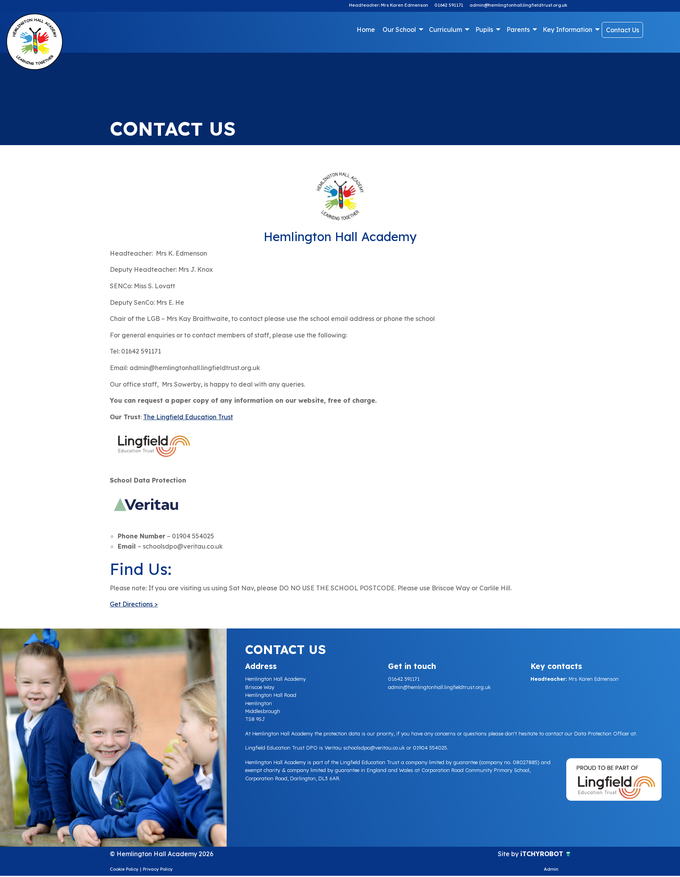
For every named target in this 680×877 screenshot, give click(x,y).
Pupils (484, 29)
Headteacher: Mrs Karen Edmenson (388, 5)
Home (366, 29)
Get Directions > (134, 604)
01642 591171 (448, 5)
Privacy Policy (158, 869)
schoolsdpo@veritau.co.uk (374, 747)
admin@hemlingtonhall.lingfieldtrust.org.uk (518, 5)
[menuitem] (366, 30)
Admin (551, 869)
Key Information (567, 29)
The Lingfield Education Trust (188, 417)
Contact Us (622, 30)
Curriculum (445, 29)
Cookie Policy (124, 869)
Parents (518, 29)
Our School (399, 29)
